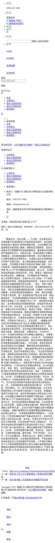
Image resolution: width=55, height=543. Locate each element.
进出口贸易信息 (13, 106)
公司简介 (10, 101)
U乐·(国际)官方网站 (23, 145)
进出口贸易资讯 (13, 103)
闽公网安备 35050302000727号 (28, 498)
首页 (8, 98)
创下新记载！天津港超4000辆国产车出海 (29, 480)
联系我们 (10, 109)
